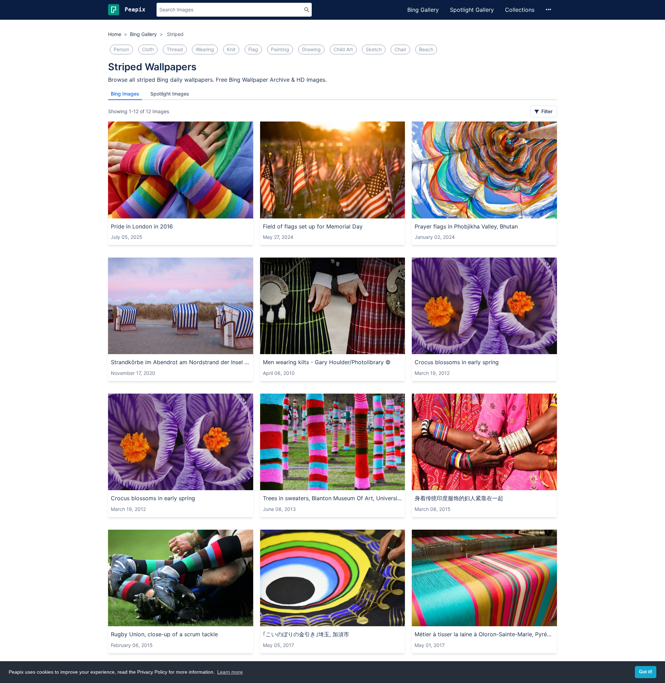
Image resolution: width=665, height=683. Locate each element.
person (121, 49)
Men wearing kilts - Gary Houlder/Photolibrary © (327, 362)
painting (280, 49)
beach (426, 49)
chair (400, 49)
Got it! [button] (645, 671)
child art (343, 49)
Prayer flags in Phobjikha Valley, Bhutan (466, 226)
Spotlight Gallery (472, 9)
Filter (546, 111)
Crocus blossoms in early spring (457, 362)
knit (231, 49)
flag (253, 49)
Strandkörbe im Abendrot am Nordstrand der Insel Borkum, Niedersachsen (180, 362)
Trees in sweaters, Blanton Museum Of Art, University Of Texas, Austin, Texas (332, 498)
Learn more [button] (230, 672)
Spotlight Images (169, 94)
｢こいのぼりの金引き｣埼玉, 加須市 (306, 634)
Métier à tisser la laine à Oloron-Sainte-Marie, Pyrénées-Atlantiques (484, 634)
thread (175, 49)
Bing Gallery (423, 9)
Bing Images (125, 94)
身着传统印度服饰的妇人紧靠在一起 (459, 498)
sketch (374, 49)
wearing (205, 49)
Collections (519, 9)
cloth (148, 49)
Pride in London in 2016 (142, 226)
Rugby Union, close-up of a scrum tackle (164, 634)
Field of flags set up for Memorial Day (313, 226)
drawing (311, 49)
